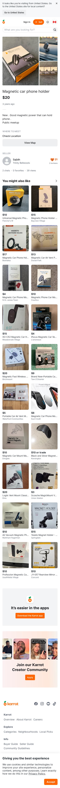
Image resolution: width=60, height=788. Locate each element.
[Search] (55, 30)
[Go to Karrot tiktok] (54, 704)
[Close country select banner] (56, 3)
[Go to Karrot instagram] (42, 704)
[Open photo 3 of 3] (48, 73)
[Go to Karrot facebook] (36, 704)
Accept (51, 781)
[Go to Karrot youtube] (48, 704)
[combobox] (27, 29)
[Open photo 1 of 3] (20, 61)
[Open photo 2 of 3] (48, 49)
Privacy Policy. (37, 773)
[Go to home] (3, 22)
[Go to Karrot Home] (11, 703)
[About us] (47, 22)
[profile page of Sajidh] (6, 161)
